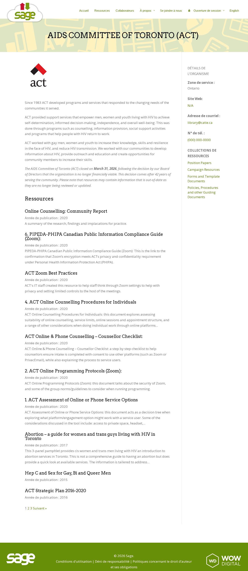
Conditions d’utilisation (74, 561)
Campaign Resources (204, 169)
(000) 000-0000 (199, 140)
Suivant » (40, 508)
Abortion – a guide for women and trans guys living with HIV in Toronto (90, 436)
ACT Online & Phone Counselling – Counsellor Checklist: (84, 336)
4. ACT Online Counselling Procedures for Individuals (80, 302)
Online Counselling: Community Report (66, 211)
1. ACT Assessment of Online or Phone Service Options (81, 399)
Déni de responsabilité (112, 561)
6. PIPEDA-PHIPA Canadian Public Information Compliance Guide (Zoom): (94, 236)
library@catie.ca (200, 122)
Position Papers (199, 163)
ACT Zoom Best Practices (51, 273)
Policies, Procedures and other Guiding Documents (203, 192)
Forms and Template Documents (204, 178)
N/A (190, 105)
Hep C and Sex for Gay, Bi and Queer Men (68, 473)
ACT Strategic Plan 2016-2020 (55, 490)
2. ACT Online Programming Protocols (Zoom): (73, 370)
